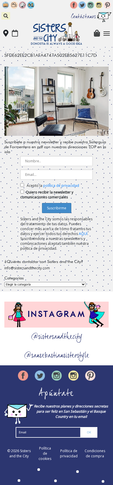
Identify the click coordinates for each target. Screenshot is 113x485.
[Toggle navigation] (106, 33)
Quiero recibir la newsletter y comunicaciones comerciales (46, 195)
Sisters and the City (20, 453)
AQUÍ (83, 233)
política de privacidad (61, 185)
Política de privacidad (69, 453)
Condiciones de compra (95, 453)
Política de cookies (45, 453)
